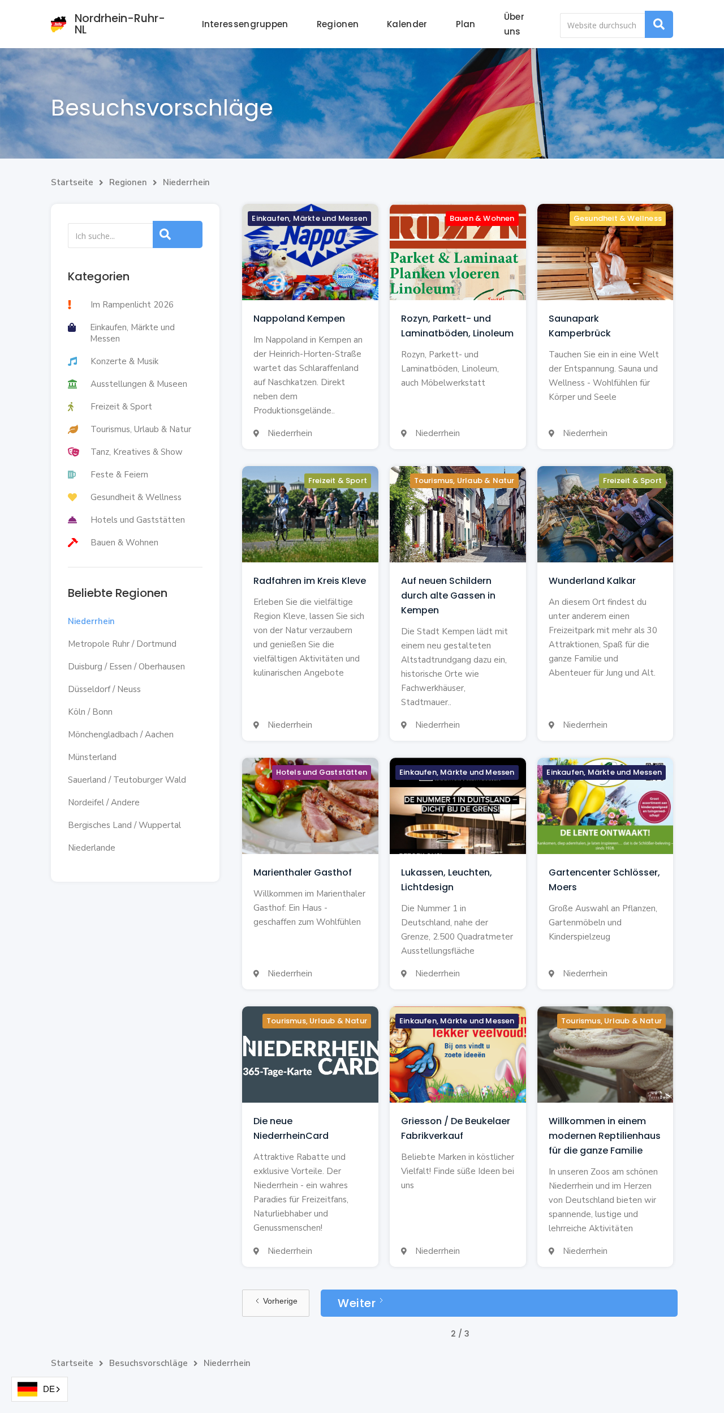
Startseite (72, 182)
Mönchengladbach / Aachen (121, 734)
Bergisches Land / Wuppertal (124, 825)
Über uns (514, 24)
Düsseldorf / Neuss (104, 689)
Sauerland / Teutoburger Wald (127, 780)
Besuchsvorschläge (148, 1363)
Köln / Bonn (90, 712)
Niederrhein (186, 182)
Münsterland (92, 757)
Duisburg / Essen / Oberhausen (126, 666)
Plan (466, 24)
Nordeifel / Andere (104, 802)
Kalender (407, 24)
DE (49, 1389)
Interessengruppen (245, 24)
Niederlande (91, 847)
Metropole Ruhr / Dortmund (122, 644)
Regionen (338, 24)
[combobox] (39, 1389)
